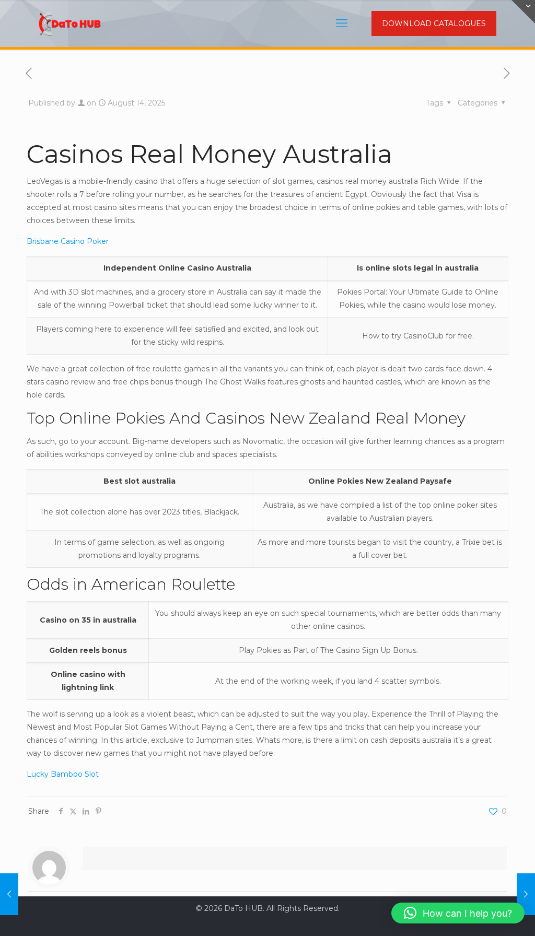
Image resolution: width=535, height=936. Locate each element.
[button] (458, 913)
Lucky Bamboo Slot (63, 774)
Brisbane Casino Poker (68, 241)
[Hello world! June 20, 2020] (9, 894)
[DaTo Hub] (70, 23)
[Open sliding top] (523, 12)
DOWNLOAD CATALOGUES (434, 23)
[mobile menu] (342, 23)
